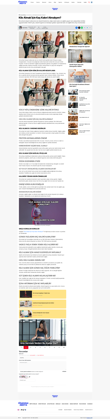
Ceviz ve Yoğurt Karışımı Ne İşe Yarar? (84, 131)
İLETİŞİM (60, 409)
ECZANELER (89, 403)
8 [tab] (54, 347)
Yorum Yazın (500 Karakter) (25, 360)
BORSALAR (58, 403)
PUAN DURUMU (82, 403)
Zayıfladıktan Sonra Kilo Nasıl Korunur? (84, 104)
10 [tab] (63, 347)
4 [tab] (35, 347)
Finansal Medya (23, 15)
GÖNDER (64, 371)
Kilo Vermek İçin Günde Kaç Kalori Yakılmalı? (84, 91)
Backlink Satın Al (88, 409)
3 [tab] (30, 347)
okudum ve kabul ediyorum (31, 371)
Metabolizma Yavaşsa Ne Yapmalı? (79, 46)
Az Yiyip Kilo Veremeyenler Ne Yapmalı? (83, 99)
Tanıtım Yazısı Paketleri (78, 409)
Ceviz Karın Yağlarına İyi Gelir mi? (84, 124)
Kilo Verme (29, 15)
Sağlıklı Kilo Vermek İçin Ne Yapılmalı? (84, 111)
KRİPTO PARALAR (33, 403)
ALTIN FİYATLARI (50, 403)
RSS (20, 417)
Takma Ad (21, 353)
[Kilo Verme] (80, 38)
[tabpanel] (42, 332)
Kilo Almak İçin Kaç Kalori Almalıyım (33, 231)
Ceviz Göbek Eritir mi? (84, 117)
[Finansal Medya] (23, 403)
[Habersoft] (89, 417)
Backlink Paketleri (68, 409)
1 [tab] (21, 347)
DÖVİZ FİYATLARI (42, 403)
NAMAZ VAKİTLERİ (74, 403)
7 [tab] (49, 347)
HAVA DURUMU (65, 403)
